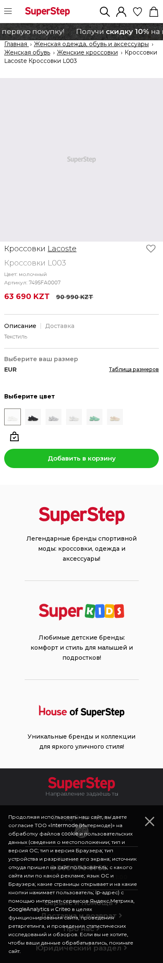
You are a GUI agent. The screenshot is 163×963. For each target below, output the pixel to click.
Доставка (59, 326)
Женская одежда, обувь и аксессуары (91, 44)
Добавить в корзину (82, 458)
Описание (20, 326)
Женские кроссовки (87, 53)
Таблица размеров (134, 369)
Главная (16, 44)
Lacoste (62, 248)
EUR (10, 369)
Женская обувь (27, 53)
